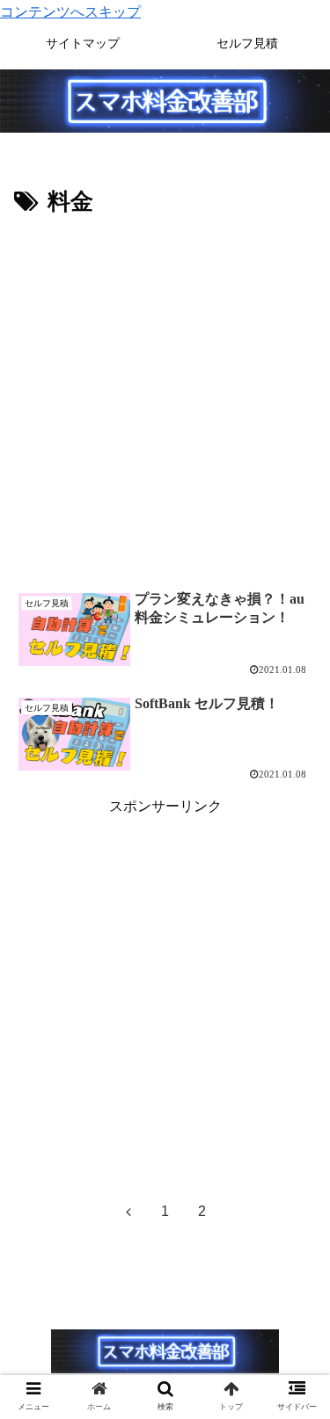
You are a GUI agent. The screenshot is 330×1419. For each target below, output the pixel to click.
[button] (295, 1385)
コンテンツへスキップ (70, 11)
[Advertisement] (165, 396)
